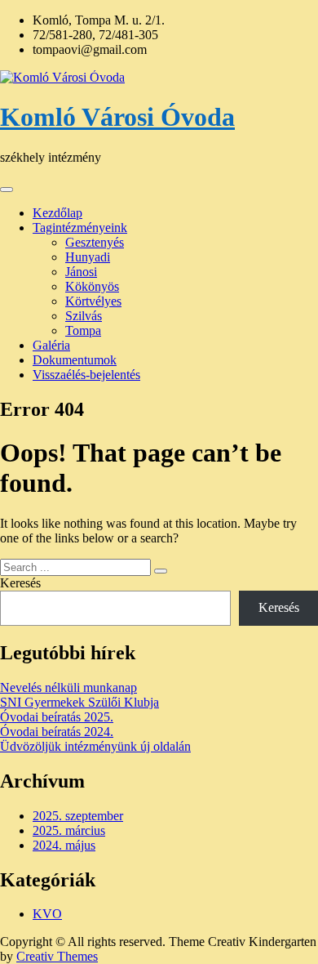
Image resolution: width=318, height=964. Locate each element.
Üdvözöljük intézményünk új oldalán (95, 746)
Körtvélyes (93, 301)
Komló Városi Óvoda (117, 117)
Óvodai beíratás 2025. (56, 717)
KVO (47, 914)
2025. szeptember (78, 816)
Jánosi (81, 272)
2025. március (69, 830)
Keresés (20, 583)
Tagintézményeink (80, 227)
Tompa (83, 330)
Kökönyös (92, 286)
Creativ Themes (57, 956)
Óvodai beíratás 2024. (56, 732)
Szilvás (83, 316)
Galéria (51, 345)
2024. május (64, 845)
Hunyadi (87, 257)
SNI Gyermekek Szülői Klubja (79, 702)
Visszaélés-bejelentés (86, 375)
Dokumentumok (75, 360)
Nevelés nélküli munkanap (68, 687)
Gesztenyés (94, 242)
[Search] (160, 571)
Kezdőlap (57, 213)
